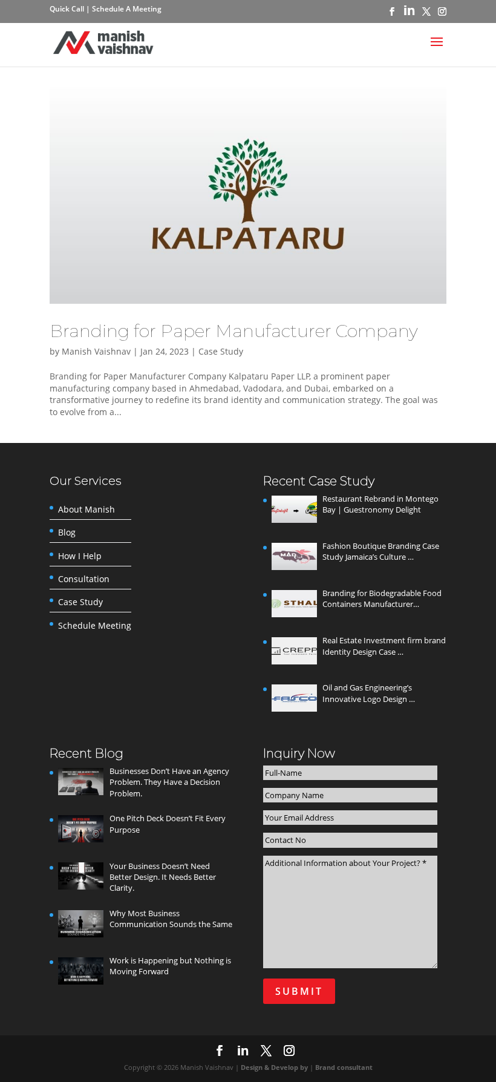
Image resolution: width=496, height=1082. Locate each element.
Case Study (220, 351)
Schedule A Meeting (127, 9)
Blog (67, 532)
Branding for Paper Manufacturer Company (234, 330)
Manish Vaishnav (96, 351)
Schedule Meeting (94, 625)
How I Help (80, 556)
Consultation (83, 579)
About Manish (86, 509)
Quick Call (68, 9)
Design (252, 1067)
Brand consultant (344, 1067)
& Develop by (287, 1067)
